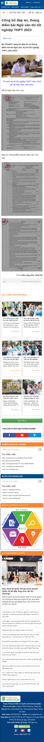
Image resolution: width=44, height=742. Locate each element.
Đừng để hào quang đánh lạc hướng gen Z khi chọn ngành (20, 641)
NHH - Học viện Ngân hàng (10, 469)
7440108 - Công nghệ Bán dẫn (11, 498)
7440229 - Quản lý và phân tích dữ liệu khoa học (16, 495)
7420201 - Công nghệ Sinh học (11, 490)
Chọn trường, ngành (14, 553)
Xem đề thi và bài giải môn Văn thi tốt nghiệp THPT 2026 (11, 358)
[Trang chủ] (4, 12)
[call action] (34, 437)
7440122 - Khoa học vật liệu (10, 492)
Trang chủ (5, 7)
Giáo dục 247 (35, 7)
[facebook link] (9, 437)
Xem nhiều (25, 7)
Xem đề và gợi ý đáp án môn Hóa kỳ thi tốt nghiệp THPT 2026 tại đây (32, 319)
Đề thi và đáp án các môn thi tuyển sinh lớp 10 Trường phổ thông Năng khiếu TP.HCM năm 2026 (11, 397)
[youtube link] (22, 437)
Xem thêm (15, 331)
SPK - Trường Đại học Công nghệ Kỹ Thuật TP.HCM (17, 458)
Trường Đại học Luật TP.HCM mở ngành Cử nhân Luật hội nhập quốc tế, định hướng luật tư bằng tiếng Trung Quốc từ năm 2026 (20, 614)
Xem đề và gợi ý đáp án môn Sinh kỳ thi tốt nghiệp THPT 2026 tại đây (11, 319)
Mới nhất (15, 7)
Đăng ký (29, 2)
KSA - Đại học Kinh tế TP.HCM (11, 461)
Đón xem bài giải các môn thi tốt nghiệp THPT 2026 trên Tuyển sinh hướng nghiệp (32, 358)
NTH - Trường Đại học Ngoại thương (13, 466)
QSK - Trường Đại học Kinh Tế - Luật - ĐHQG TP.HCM (18, 463)
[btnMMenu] (3, 3)
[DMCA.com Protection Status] (22, 727)
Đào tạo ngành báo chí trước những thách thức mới (18, 679)
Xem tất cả (22, 421)
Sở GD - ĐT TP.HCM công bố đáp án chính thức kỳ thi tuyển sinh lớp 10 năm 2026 (32, 397)
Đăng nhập (37, 2)
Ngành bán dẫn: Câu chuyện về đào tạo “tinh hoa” (17, 630)
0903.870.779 (25, 734)
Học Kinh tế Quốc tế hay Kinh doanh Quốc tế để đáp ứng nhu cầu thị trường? (20, 591)
